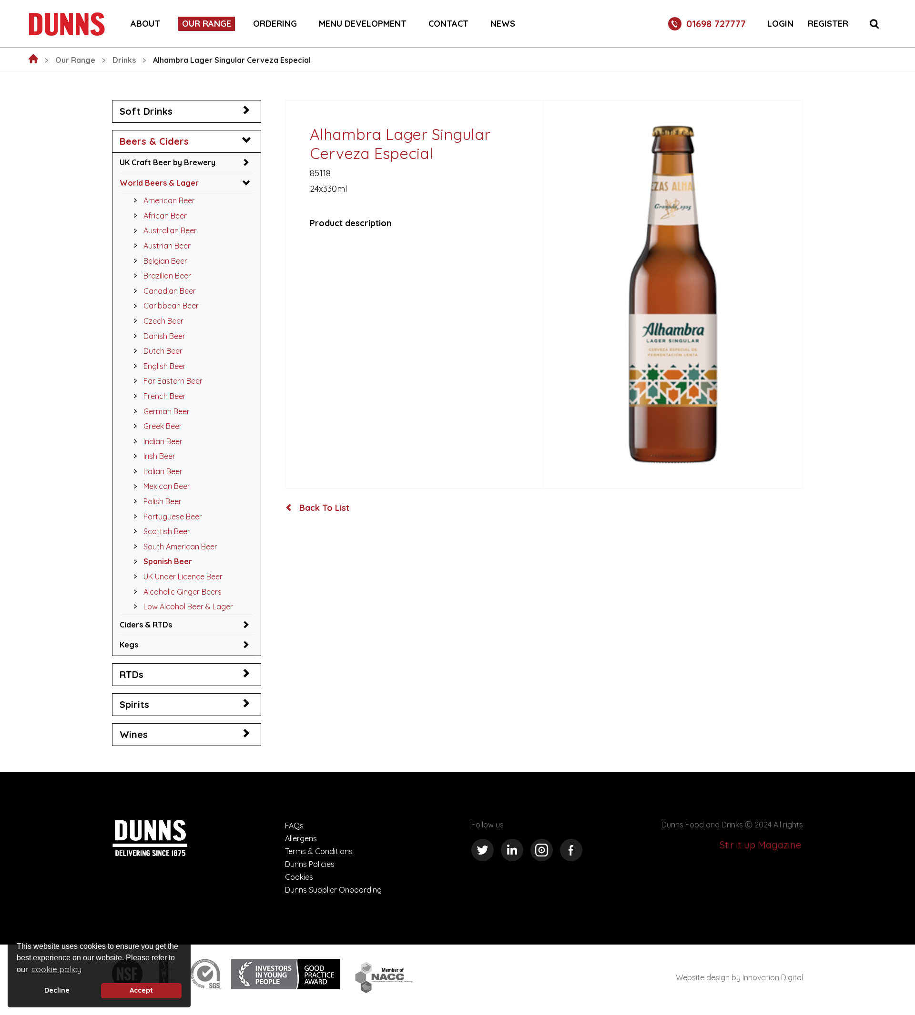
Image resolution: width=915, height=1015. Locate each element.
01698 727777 (716, 24)
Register (828, 24)
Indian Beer (163, 441)
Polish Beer (162, 501)
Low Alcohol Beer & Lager (188, 606)
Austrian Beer (167, 245)
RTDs (131, 674)
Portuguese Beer (172, 516)
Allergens (301, 838)
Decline (57, 990)
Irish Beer (159, 456)
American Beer (169, 200)
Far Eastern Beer (173, 381)
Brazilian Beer (167, 275)
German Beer (166, 411)
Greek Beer (162, 426)
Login (780, 24)
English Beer (164, 366)
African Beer (165, 215)
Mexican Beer (166, 486)
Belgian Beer (165, 261)
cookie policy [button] (56, 969)
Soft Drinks (146, 111)
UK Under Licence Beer (183, 576)
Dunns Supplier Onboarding (333, 890)
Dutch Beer (163, 351)
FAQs (294, 825)
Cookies (299, 877)
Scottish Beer (166, 531)
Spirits (134, 704)
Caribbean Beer (171, 305)
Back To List (323, 508)
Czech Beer (163, 321)
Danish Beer (164, 336)
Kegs (129, 644)
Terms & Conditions (319, 851)
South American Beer (180, 546)
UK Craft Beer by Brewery (167, 162)
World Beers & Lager (159, 183)
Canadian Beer (169, 291)
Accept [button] (141, 990)
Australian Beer (170, 230)
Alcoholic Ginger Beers (182, 592)
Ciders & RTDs (146, 624)
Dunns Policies (310, 864)
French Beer (164, 396)
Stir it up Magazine (760, 845)
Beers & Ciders (154, 141)
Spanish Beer (167, 561)
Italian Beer (163, 471)
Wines (134, 734)
